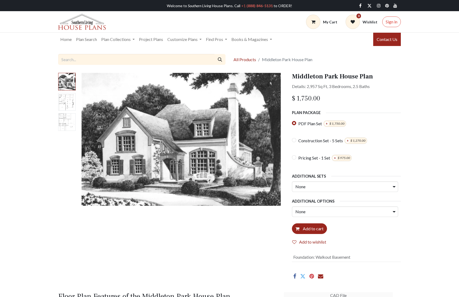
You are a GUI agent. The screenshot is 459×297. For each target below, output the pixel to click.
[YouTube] (395, 5)
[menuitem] (66, 39)
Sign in (391, 21)
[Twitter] (369, 5)
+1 (257, 5)
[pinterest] (387, 5)
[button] (93, 139)
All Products (244, 59)
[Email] (320, 276)
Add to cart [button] (313, 228)
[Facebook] (360, 5)
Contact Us (387, 39)
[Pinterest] (311, 276)
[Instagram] (379, 5)
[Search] (220, 59)
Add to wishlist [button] (312, 241)
